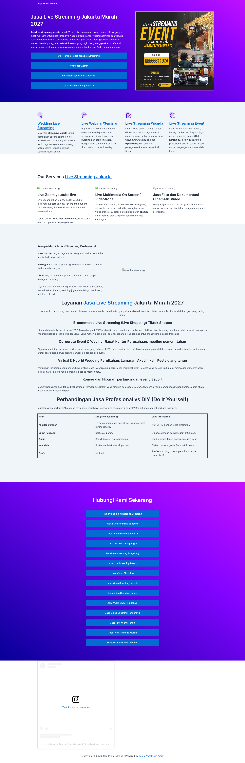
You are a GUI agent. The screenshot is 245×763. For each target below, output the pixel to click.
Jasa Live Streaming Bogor (122, 543)
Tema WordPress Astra (151, 756)
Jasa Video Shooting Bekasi (122, 602)
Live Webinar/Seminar (99, 123)
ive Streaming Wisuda (145, 123)
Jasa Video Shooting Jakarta (122, 583)
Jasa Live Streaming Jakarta (122, 533)
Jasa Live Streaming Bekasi (122, 563)
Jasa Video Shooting (122, 573)
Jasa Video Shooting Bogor (122, 593)
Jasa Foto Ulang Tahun (122, 622)
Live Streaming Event (186, 123)
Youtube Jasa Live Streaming (122, 642)
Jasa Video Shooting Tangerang (122, 612)
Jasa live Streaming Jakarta (79, 85)
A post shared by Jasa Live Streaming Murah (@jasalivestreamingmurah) (76, 744)
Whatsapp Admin (78, 65)
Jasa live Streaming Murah (122, 632)
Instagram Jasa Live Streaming (78, 75)
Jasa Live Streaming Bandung (122, 523)
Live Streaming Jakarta (88, 176)
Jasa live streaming (47, 3)
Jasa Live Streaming (108, 303)
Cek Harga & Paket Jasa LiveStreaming (79, 55)
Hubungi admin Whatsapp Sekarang (122, 513)
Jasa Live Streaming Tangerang (123, 553)
